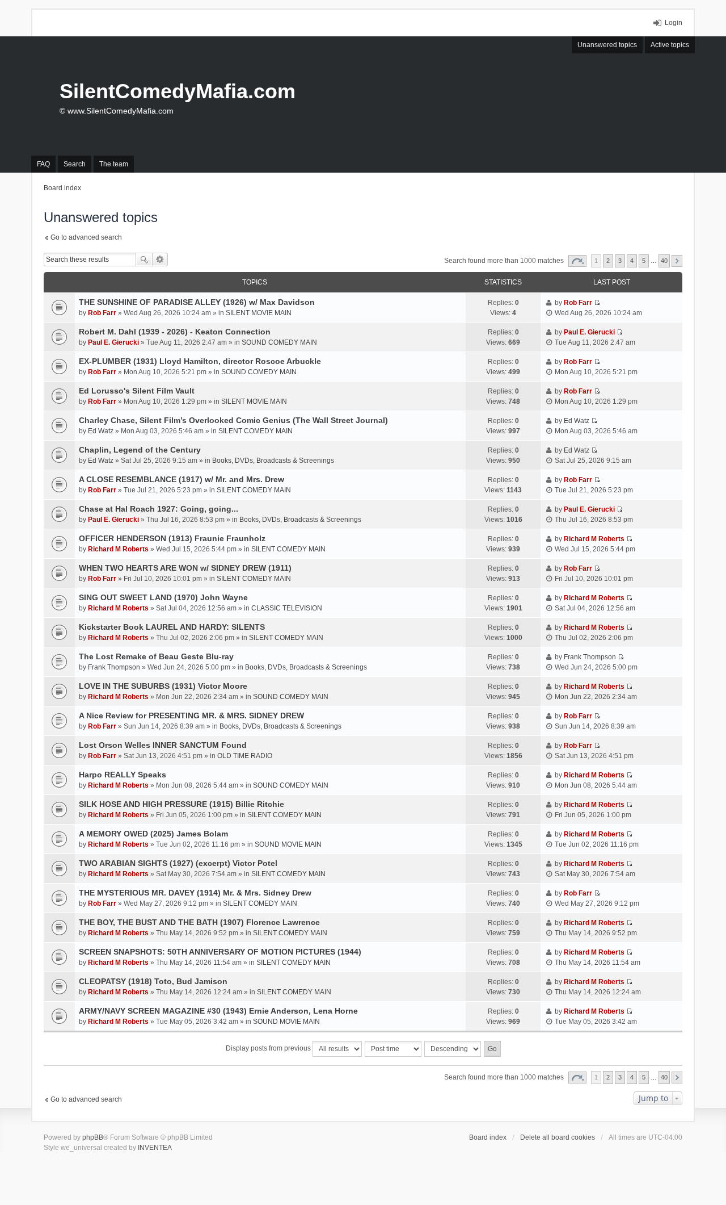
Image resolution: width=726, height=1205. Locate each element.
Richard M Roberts (118, 549)
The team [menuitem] (113, 164)
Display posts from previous (269, 1048)
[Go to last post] (597, 303)
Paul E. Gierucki (113, 342)
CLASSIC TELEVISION (286, 608)
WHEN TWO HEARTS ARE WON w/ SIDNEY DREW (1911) (185, 567)
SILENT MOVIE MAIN (259, 313)
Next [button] (677, 261)
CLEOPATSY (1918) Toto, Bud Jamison (153, 981)
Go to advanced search (86, 237)
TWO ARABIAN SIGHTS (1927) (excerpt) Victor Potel (178, 863)
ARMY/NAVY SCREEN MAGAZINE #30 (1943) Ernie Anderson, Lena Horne (218, 1010)
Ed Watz (100, 431)
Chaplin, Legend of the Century (140, 449)
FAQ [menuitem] (43, 164)
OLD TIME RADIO (244, 756)
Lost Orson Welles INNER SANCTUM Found (163, 745)
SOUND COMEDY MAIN (279, 342)
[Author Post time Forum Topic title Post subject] (394, 1049)
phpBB (92, 1137)
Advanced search (160, 259)
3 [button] (620, 260)
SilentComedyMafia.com (178, 91)
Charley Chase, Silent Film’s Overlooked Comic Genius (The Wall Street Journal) (233, 420)
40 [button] (664, 260)
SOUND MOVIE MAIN (288, 844)
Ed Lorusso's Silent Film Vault (137, 390)
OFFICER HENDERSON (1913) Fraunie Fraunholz (172, 538)
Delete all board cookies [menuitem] (557, 1137)
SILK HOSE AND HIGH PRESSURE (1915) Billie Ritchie (181, 804)
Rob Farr (102, 313)
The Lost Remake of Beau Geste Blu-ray (156, 656)
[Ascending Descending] (453, 1049)
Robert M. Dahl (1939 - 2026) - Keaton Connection (175, 331)
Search (144, 259)
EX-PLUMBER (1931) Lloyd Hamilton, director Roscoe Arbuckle (200, 361)
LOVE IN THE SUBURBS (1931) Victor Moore (163, 686)
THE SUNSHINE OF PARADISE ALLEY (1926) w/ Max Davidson (197, 302)
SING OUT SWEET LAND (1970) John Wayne (163, 597)
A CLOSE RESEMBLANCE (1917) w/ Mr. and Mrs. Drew (181, 479)
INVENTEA (155, 1148)
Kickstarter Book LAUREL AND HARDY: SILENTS (172, 626)
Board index (487, 1137)
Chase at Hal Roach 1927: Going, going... (158, 508)
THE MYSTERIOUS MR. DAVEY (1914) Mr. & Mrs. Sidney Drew (195, 892)
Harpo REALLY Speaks (122, 774)
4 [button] (632, 260)
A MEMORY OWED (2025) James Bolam (153, 833)
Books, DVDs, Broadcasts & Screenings (273, 461)
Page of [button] (577, 261)
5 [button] (643, 260)
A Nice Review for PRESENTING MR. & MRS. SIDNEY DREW (191, 715)
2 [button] (608, 260)
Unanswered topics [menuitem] (607, 45)
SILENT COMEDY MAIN (255, 431)
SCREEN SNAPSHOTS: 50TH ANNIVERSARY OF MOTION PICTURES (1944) (220, 951)
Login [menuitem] (673, 23)
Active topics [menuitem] (670, 45)
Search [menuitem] (75, 164)
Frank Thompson (114, 667)
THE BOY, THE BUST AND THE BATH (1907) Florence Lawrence (199, 922)
